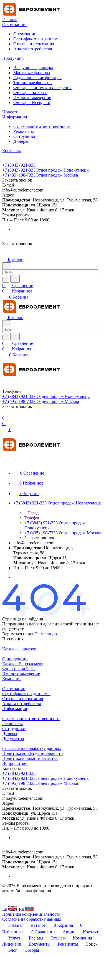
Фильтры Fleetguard (31, 102)
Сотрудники (25, 136)
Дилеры (20, 141)
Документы (13, 738)
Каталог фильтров (19, 648)
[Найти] (15, 279)
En (5, 909)
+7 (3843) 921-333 (18, 165)
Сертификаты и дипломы (37, 39)
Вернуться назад (17, 634)
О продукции (15, 658)
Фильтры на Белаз (30, 92)
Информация (14, 708)
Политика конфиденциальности (32, 753)
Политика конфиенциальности (31, 914)
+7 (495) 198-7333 (40, 175)
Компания (11, 678)
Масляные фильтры (31, 72)
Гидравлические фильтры (37, 77)
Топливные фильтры (32, 82)
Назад (32, 513)
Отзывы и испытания (33, 44)
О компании (25, 34)
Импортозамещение (32, 97)
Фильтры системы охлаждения (42, 87)
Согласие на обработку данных (31, 748)
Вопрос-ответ (15, 763)
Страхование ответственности (42, 126)
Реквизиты (23, 131)
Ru (22, 909)
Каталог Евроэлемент (22, 663)
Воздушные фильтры (33, 67)
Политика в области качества (30, 758)
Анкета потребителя (32, 48)
